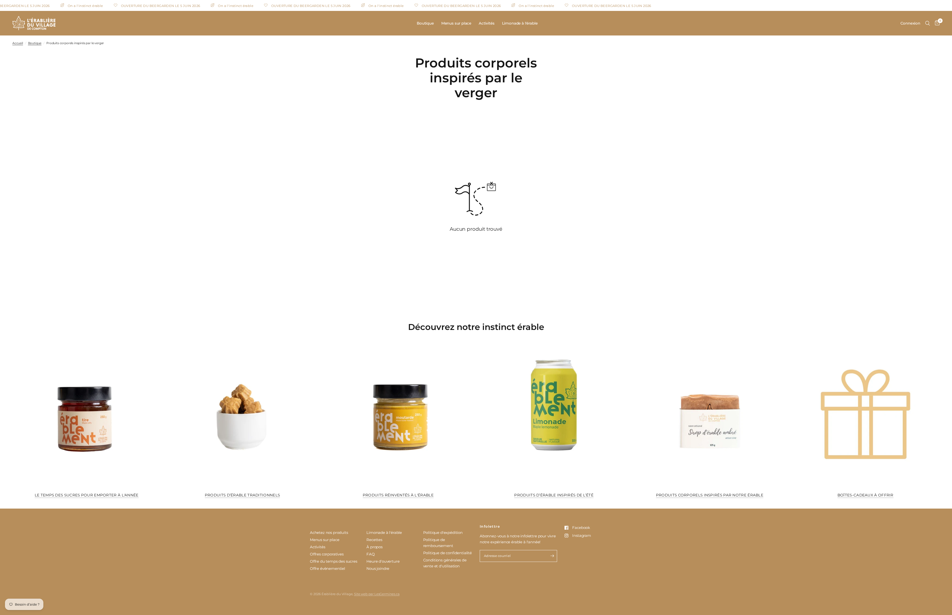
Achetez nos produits (329, 532)
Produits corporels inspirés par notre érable (709, 495)
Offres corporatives (327, 554)
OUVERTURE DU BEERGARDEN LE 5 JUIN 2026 (141, 5)
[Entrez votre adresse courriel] (552, 556)
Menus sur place (456, 23)
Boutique (425, 23)
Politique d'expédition (443, 532)
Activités (486, 23)
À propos (374, 547)
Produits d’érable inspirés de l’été (554, 495)
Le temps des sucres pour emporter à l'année (87, 495)
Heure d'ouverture (382, 561)
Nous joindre (377, 568)
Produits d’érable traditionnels (242, 495)
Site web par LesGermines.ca (376, 594)
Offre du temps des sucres (333, 561)
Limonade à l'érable (520, 23)
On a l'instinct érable (66, 5)
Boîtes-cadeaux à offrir (865, 495)
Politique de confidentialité (447, 552)
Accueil (17, 43)
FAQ (370, 554)
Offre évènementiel (327, 568)
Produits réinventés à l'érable (398, 495)
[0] (936, 23)
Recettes (374, 539)
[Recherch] (927, 23)
